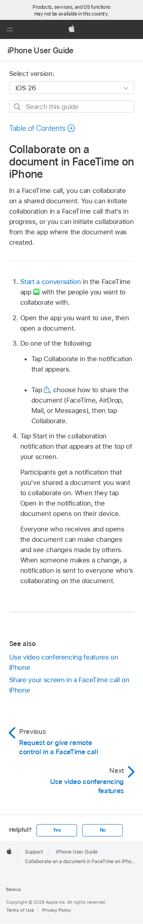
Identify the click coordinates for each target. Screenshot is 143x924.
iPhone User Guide (41, 50)
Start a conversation (50, 282)
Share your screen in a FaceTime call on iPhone (69, 685)
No (103, 830)
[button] (9, 29)
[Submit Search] (18, 107)
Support (34, 852)
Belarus (13, 889)
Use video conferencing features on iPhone (63, 662)
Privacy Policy (56, 910)
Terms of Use (20, 910)
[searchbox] (71, 106)
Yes (57, 830)
